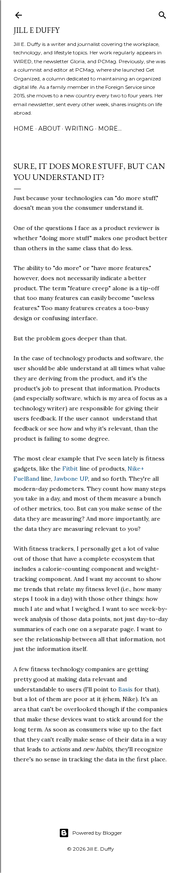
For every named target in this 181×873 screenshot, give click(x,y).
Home (23, 128)
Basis (125, 689)
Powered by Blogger (97, 833)
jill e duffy (36, 30)
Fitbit (70, 468)
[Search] (162, 13)
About (49, 128)
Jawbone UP (71, 478)
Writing (79, 128)
